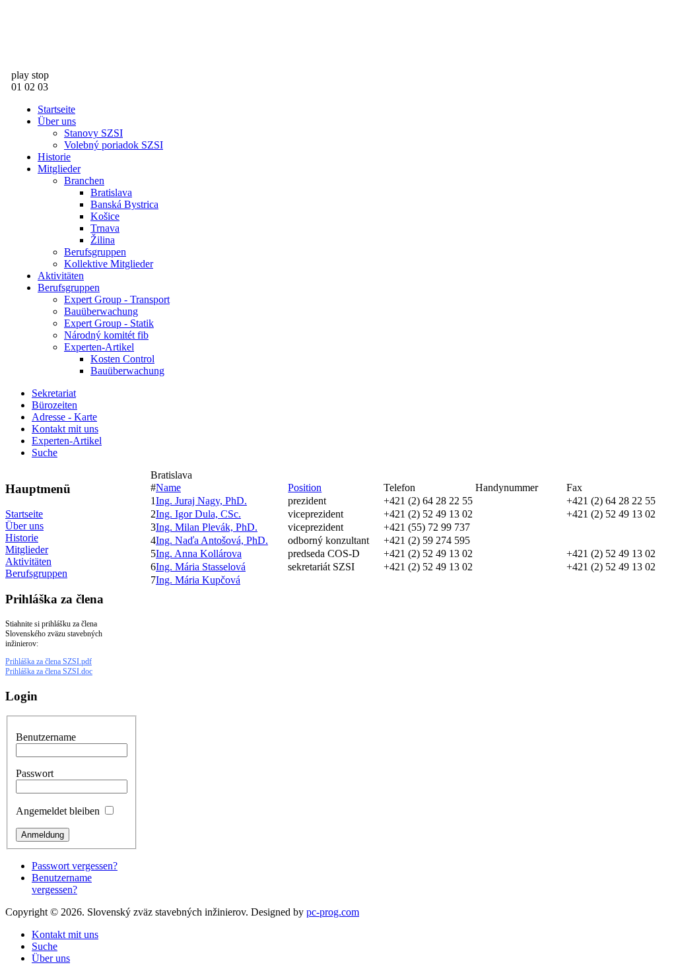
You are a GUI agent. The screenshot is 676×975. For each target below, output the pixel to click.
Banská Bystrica (124, 204)
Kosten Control (122, 358)
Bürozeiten (54, 405)
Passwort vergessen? (75, 865)
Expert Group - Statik (109, 323)
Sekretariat (54, 393)
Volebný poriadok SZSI (113, 145)
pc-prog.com (332, 912)
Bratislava (111, 192)
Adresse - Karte (64, 416)
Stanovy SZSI (93, 133)
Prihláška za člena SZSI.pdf (48, 661)
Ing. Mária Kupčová (198, 580)
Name (168, 487)
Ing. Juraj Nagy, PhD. (201, 500)
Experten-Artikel (99, 347)
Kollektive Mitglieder (108, 263)
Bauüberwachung (101, 311)
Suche (44, 452)
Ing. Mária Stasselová (201, 566)
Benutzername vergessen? (62, 883)
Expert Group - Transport (117, 299)
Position (304, 487)
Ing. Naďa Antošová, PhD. (212, 540)
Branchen (84, 180)
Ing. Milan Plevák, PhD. (206, 527)
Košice (104, 216)
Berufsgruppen (95, 251)
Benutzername (46, 737)
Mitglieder (59, 168)
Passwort (34, 773)
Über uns (57, 121)
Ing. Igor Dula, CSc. (198, 514)
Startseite (56, 109)
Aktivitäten (61, 275)
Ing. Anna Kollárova (199, 553)
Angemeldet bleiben (58, 811)
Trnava (104, 228)
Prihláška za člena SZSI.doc (48, 671)
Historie (54, 156)
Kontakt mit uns (65, 428)
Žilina (102, 240)
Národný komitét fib (106, 335)
